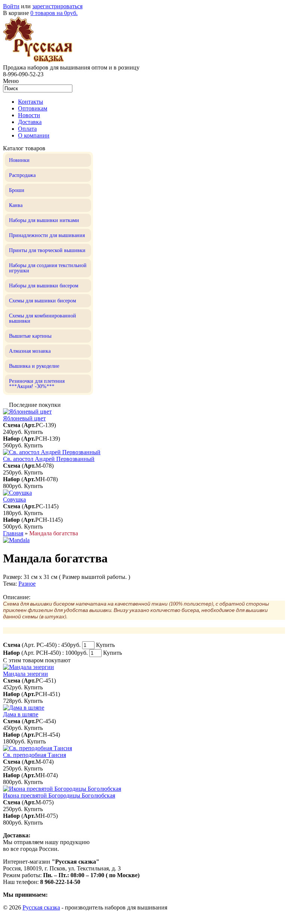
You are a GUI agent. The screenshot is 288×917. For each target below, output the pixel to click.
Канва (15, 205)
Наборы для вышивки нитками (44, 220)
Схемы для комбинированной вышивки (42, 318)
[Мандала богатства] (16, 540)
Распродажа (22, 175)
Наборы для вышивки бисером (43, 286)
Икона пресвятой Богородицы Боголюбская (59, 795)
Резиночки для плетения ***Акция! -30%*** (36, 383)
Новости (29, 115)
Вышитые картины (30, 336)
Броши (16, 190)
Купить (33, 432)
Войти (11, 6)
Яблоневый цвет (24, 418)
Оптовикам (32, 108)
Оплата (27, 128)
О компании (34, 135)
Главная (13, 533)
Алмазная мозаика (30, 351)
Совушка (14, 499)
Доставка (30, 122)
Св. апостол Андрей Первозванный (48, 459)
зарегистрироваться (57, 6)
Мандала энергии (25, 674)
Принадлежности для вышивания (47, 235)
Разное (27, 583)
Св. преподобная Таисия (34, 755)
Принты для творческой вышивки (47, 250)
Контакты (30, 101)
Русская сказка (41, 907)
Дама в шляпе (20, 714)
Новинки (19, 160)
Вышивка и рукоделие (34, 366)
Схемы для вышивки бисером (42, 301)
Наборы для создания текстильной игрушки (48, 268)
